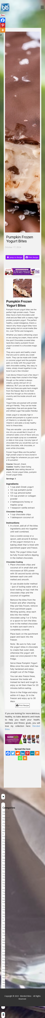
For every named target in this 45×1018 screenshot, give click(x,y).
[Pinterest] (27, 753)
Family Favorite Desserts (5, 867)
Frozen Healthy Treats (5, 883)
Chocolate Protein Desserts (6, 842)
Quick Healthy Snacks (5, 983)
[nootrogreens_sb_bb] (3, 796)
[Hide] (1, 35)
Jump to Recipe (15, 257)
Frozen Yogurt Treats (5, 892)
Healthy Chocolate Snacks (6, 908)
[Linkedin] (22, 753)
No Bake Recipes (5, 941)
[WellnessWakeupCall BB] (3, 1015)
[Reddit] (18, 753)
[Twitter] (13, 753)
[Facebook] (8, 753)
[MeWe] (32, 753)
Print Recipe (33, 257)
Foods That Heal (4, 875)
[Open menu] (42, 7)
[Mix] (37, 753)
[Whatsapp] (20, 758)
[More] (25, 758)
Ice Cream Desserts (5, 927)
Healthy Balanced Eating (5, 900)
